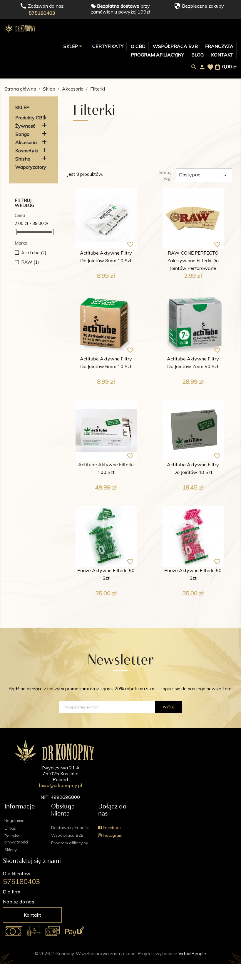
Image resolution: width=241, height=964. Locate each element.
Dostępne (204, 175)
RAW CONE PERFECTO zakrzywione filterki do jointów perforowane (193, 261)
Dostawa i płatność (70, 827)
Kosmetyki (26, 150)
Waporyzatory (30, 167)
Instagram (112, 835)
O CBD (138, 46)
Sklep (71, 46)
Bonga (22, 134)
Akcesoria (26, 142)
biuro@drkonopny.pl (60, 785)
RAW (30, 262)
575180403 (42, 13)
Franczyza (219, 46)
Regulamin (14, 820)
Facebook (112, 827)
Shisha (22, 159)
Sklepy (10, 849)
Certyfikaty (107, 46)
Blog (197, 55)
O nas (10, 828)
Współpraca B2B (175, 46)
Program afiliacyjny (157, 55)
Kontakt (222, 55)
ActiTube (33, 252)
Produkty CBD (30, 118)
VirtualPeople (192, 953)
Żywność (25, 126)
